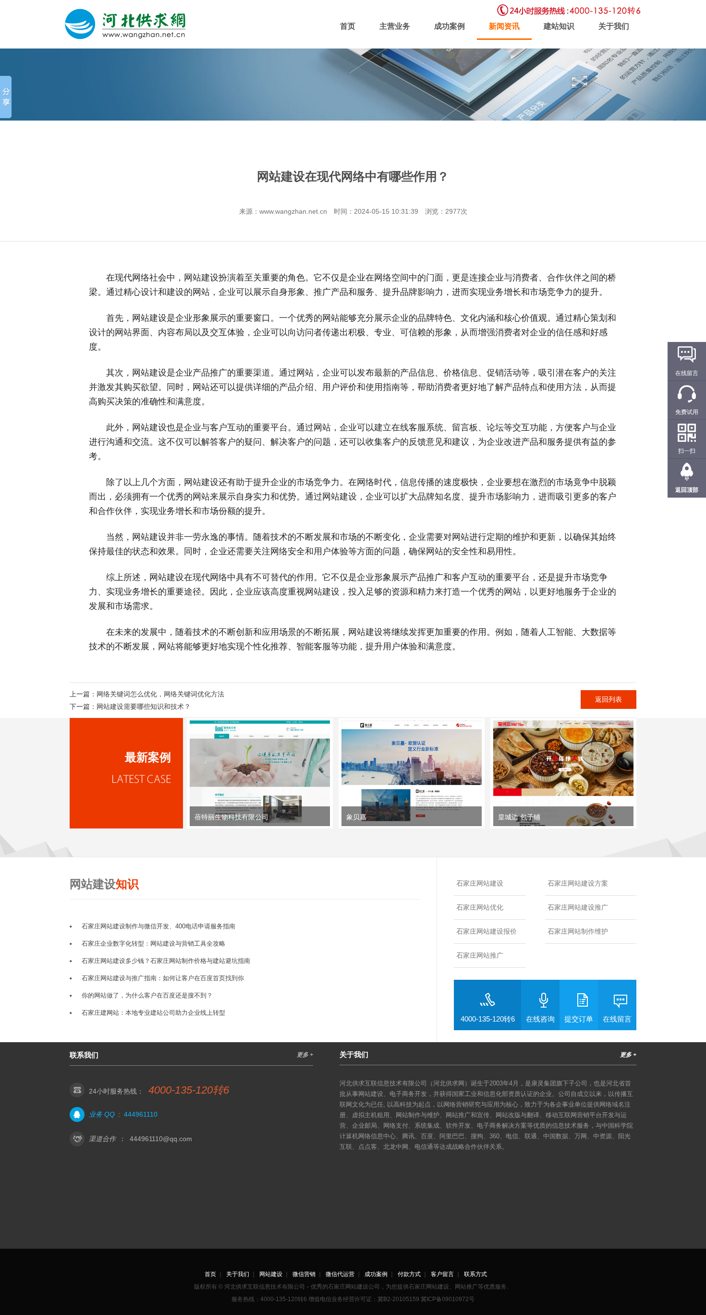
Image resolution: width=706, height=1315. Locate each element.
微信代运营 (340, 1274)
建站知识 (559, 26)
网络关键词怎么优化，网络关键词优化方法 (160, 694)
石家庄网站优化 (479, 907)
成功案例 (449, 26)
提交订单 (578, 1019)
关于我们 (613, 26)
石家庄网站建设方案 (578, 883)
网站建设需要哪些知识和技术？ (144, 706)
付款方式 (409, 1274)
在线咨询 (540, 1019)
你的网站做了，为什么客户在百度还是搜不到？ (147, 995)
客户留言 (442, 1274)
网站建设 (270, 1274)
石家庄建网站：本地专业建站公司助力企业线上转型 (153, 1012)
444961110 (141, 1114)
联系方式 (475, 1274)
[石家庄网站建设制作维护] (127, 24)
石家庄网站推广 (479, 955)
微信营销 (304, 1274)
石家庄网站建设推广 (578, 907)
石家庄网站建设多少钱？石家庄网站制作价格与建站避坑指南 (166, 960)
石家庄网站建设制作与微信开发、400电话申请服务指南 (158, 926)
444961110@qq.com (161, 1139)
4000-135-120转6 (488, 1019)
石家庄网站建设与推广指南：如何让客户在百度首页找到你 (163, 978)
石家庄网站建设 (479, 883)
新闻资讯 (504, 26)
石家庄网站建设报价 (486, 931)
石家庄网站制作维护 (578, 931)
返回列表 (608, 699)
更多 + (305, 1054)
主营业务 (394, 26)
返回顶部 (686, 490)
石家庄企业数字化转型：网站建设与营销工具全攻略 (153, 943)
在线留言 (617, 1019)
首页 (347, 26)
